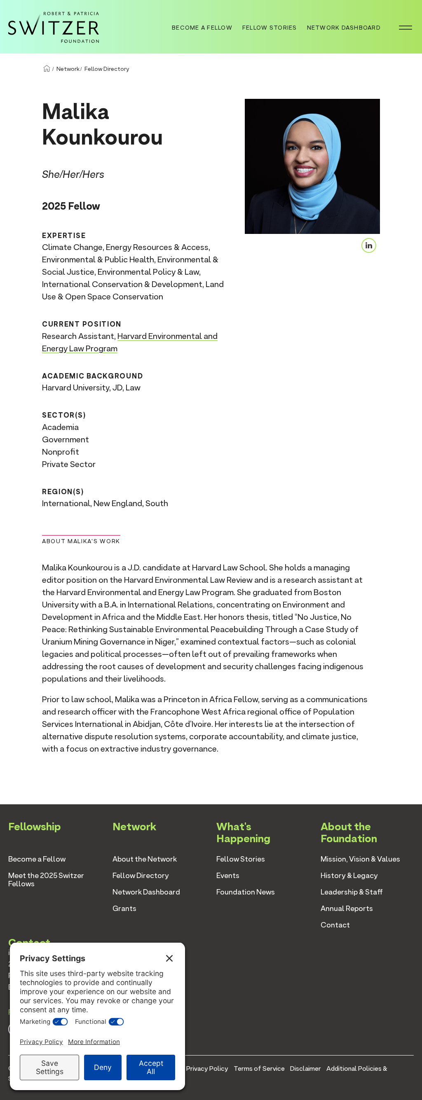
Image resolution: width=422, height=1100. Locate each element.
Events (227, 875)
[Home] (53, 26)
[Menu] (405, 27)
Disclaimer (305, 1068)
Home (46, 68)
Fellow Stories (269, 27)
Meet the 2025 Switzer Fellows (46, 879)
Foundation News (245, 891)
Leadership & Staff (352, 891)
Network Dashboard (344, 27)
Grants (124, 908)
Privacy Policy (207, 1068)
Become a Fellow (202, 27)
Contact (335, 924)
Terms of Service (259, 1068)
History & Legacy (349, 875)
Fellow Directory (106, 68)
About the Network (145, 859)
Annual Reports (347, 908)
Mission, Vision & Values (360, 859)
